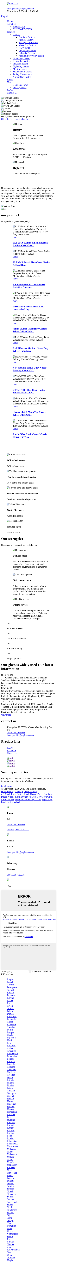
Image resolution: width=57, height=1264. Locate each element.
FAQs (10, 90)
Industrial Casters (27, 53)
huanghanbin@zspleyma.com (20, 8)
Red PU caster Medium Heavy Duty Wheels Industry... (31, 349)
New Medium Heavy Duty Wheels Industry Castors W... (29, 369)
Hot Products (7, 791)
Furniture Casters (26, 37)
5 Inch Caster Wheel (33, 794)
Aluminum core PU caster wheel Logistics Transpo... (29, 285)
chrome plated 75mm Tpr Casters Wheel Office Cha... (29, 413)
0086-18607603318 (16, 732)
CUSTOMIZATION (22, 29)
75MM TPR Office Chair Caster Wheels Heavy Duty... (29, 391)
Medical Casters (26, 40)
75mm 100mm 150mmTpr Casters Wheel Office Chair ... (30, 330)
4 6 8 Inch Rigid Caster (12, 794)
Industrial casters (20, 63)
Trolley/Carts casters (22, 74)
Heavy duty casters (21, 61)
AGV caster (24, 48)
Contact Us (12, 93)
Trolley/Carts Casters (28, 42)
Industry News (19, 87)
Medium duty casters (22, 71)
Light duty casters (21, 66)
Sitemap (19, 791)
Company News (20, 85)
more (15, 237)
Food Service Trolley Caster (28, 799)
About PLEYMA (18, 180)
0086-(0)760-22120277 (18, 829)
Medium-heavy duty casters (31, 55)
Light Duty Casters (27, 50)
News (9, 82)
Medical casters (20, 69)
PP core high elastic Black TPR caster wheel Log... (28, 308)
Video (10, 79)
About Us (11, 24)
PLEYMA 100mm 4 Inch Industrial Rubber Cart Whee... (30, 244)
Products (11, 32)
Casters (16, 34)
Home (10, 21)
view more (6, 714)
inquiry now (6, 786)
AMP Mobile (30, 791)
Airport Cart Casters (22, 77)
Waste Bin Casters (27, 45)
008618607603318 (16, 875)
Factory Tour (19, 26)
